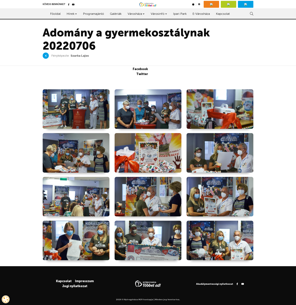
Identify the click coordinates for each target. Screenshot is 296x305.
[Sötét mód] (196, 4)
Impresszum (84, 281)
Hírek (70, 14)
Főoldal (55, 14)
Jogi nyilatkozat (74, 286)
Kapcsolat (223, 14)
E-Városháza (201, 14)
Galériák (115, 14)
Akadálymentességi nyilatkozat (214, 284)
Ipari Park (180, 14)
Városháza (135, 14)
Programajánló (93, 14)
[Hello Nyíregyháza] (245, 4)
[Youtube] (73, 5)
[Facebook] (68, 5)
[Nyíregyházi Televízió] (211, 4)
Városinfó (157, 14)
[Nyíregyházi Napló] (228, 4)
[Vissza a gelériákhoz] (46, 56)
